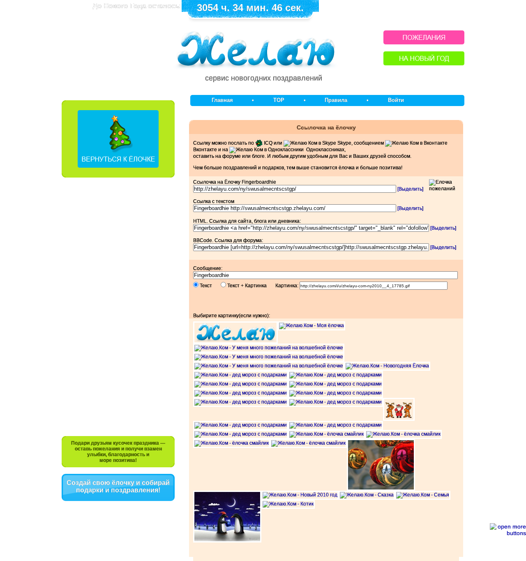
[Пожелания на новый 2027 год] (423, 42)
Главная (222, 100)
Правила (336, 100)
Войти (396, 100)
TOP (278, 100)
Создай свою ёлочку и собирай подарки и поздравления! (118, 486)
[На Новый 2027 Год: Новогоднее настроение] (423, 63)
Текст (209, 286)
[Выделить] (410, 189)
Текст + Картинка (250, 286)
